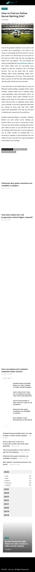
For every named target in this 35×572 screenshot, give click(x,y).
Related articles (7, 149)
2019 (6, 511)
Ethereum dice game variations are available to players (16, 184)
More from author (20, 149)
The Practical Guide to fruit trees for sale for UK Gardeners (22, 402)
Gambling (4, 8)
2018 (6, 515)
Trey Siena (4, 20)
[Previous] (4, 426)
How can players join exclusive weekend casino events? (14, 370)
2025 (6, 489)
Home (6, 538)
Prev (5, 378)
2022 (6, 500)
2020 (6, 507)
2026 (6, 471)
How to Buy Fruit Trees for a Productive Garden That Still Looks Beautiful (22, 394)
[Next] (7, 426)
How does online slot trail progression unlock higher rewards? (17, 216)
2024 (6, 492)
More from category (8, 152)
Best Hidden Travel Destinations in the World (22, 419)
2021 (6, 503)
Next (9, 378)
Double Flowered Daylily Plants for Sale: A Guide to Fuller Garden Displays (22, 385)
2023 (6, 496)
